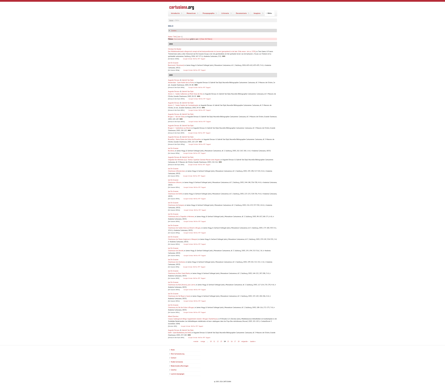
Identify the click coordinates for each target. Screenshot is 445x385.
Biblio (270, 13)
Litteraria (225, 13)
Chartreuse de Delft (175, 194)
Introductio (175, 13)
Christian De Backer (174, 49)
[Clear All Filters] (206, 39)
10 (211, 341)
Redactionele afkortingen (179, 366)
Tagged (203, 59)
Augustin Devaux (174, 80)
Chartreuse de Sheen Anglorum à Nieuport (183, 239)
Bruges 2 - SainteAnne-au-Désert (179, 128)
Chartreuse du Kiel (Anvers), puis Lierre (181, 285)
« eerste (195, 341)
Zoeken (173, 31)
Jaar (179, 36)
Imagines (257, 13)
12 (218, 341)
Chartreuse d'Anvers (175, 182)
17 (235, 341)
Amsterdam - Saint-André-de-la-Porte (181, 82)
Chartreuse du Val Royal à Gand (179, 296)
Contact (173, 358)
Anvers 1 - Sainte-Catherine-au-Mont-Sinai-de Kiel (185, 94)
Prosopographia (208, 13)
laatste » (253, 341)
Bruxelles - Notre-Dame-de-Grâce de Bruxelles (184, 139)
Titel (174, 36)
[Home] (181, 7)
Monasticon (191, 13)
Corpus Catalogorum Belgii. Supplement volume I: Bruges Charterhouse (193, 319)
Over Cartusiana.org (177, 354)
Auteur (170, 36)
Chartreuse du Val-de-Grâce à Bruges (181, 307)
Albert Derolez (173, 316)
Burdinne (171, 151)
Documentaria (241, 13)
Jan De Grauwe (173, 63)
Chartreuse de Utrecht (175, 251)
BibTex (195, 59)
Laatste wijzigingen (177, 374)
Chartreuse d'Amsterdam (176, 171)
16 (231, 341)
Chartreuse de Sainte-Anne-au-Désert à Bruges (184, 228)
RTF (199, 59)
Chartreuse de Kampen (176, 205)
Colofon (173, 370)
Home (171, 20)
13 (221, 341)
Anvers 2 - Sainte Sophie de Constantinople (183, 105)
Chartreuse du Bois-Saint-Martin (179, 273)
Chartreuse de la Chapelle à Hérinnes (181, 216)
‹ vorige (202, 341)
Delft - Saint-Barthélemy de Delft (179, 333)
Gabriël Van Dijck (187, 80)
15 (228, 341)
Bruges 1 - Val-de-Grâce (176, 117)
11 (214, 341)
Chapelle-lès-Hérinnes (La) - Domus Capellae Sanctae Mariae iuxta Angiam (194, 160)
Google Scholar (187, 59)
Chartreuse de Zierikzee (176, 262)
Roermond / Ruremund (176, 65)
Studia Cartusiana (177, 362)
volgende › (244, 341)
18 (238, 341)
